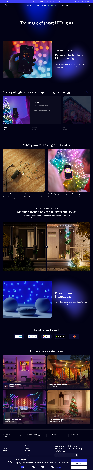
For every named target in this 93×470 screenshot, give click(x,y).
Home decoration (64, 128)
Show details (58, 467)
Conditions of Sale (28, 452)
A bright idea (5, 128)
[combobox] (78, 1)
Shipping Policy (28, 453)
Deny (79, 467)
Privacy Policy (27, 448)
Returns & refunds (28, 455)
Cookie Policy (27, 450)
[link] (24, 170)
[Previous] (33, 1)
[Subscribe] (76, 455)
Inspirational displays (35, 128)
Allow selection (79, 463)
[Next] (60, 1)
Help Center (55, 1)
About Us (5, 448)
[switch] (33, 467)
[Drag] (46, 246)
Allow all (79, 460)
